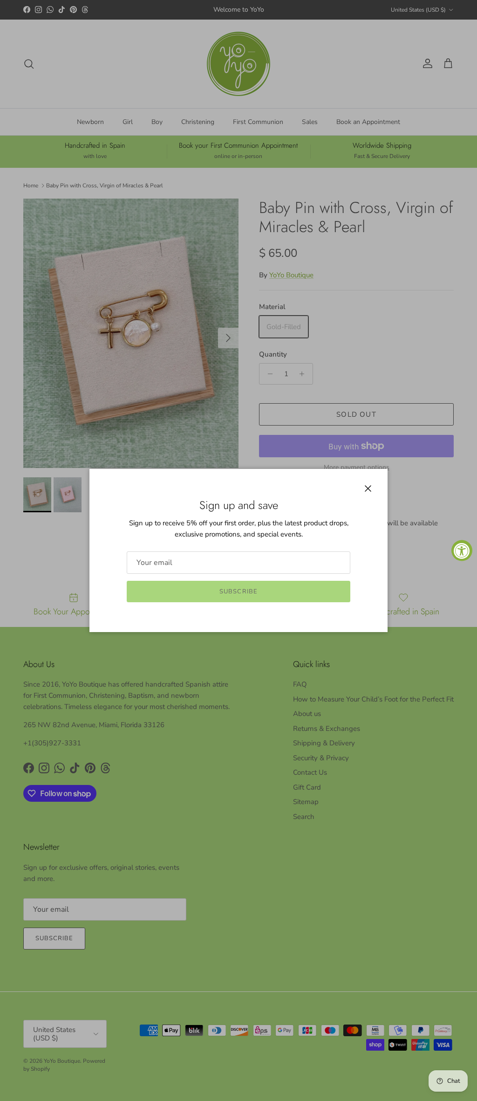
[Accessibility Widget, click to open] (461, 550)
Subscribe (238, 591)
